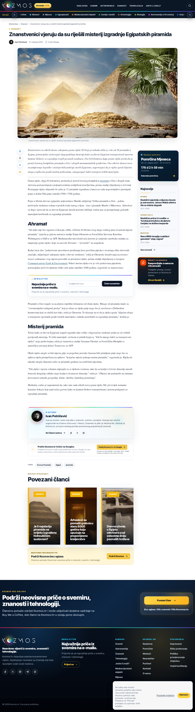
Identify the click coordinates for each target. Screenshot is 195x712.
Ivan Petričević (56, 416)
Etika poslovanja (178, 648)
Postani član (164, 600)
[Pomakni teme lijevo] (14, 15)
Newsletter (148, 658)
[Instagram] (83, 432)
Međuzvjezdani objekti (82, 14)
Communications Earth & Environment (47, 263)
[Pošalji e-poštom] (20, 172)
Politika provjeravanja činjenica (177, 657)
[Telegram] (28, 672)
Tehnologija (136, 6)
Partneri (147, 663)
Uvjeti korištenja (178, 666)
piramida (104, 180)
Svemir (94, 6)
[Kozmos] (17, 6)
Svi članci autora (54, 433)
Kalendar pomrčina (158, 175)
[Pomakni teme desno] (189, 15)
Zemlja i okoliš (105, 14)
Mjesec (46, 14)
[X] (77, 432)
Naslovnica (13, 24)
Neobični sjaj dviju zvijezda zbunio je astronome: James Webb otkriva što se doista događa (158, 203)
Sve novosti (146, 250)
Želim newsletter (112, 284)
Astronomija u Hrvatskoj (159, 14)
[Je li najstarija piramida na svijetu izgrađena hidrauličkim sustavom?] (44, 516)
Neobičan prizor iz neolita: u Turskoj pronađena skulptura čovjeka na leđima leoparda (155, 221)
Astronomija (107, 6)
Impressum (176, 643)
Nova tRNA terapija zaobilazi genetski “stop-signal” (154, 237)
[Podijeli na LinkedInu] (20, 165)
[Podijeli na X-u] (20, 158)
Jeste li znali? (153, 6)
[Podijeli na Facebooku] (20, 151)
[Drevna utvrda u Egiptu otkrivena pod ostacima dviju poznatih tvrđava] (117, 516)
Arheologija (123, 14)
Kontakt (147, 668)
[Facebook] (71, 432)
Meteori (33, 14)
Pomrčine (148, 648)
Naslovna (82, 6)
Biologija (139, 14)
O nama (147, 673)
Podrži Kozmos (116, 556)
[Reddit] (35, 672)
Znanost (121, 6)
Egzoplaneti (60, 14)
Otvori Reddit (154, 280)
